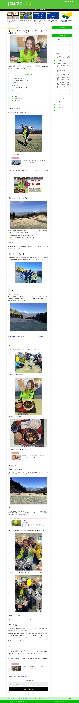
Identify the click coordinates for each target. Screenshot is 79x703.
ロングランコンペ (63, 104)
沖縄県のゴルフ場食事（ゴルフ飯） (63, 80)
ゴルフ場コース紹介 (63, 49)
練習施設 (16, 82)
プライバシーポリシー (10, 701)
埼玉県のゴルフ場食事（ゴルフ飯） (63, 87)
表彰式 (15, 96)
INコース (16, 85)
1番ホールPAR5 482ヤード (22, 93)
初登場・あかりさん (18, 78)
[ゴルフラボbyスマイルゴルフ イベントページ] (19, 7)
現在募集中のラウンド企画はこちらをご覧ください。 (20, 676)
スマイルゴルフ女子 (63, 98)
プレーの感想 (17, 100)
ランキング (63, 44)
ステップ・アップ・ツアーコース (63, 57)
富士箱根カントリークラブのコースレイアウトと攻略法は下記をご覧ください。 (25, 336)
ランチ (15, 90)
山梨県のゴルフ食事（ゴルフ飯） (63, 75)
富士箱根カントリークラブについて (21, 80)
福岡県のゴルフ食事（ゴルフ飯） (63, 84)
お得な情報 (63, 39)
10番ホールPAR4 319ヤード (22, 87)
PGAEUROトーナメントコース (63, 56)
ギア (63, 93)
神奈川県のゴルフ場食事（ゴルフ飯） (63, 71)
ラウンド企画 (63, 95)
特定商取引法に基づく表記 (20, 701)
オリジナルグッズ (63, 107)
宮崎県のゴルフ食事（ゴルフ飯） (63, 74)
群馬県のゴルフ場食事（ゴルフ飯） (63, 69)
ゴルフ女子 (63, 101)
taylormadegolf (63, 41)
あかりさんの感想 (18, 98)
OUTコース (16, 92)
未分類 (63, 110)
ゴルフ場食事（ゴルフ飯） (63, 63)
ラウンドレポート (11, 28)
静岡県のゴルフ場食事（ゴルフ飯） (63, 78)
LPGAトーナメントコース (63, 53)
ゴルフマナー (63, 60)
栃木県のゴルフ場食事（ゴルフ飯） (63, 66)
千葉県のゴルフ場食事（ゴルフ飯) (63, 83)
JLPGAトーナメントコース (63, 54)
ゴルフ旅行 (63, 90)
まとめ (15, 102)
